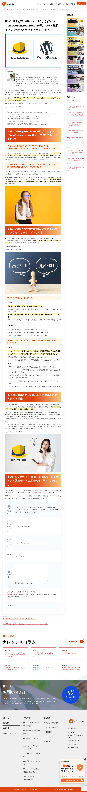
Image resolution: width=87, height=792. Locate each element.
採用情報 (72, 4)
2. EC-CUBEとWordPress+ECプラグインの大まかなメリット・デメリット (23, 118)
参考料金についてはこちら (39, 492)
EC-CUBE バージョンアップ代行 (31, 739)
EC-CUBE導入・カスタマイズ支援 (31, 724)
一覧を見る (73, 641)
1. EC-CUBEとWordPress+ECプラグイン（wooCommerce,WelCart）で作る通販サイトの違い (27, 112)
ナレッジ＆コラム (9, 733)
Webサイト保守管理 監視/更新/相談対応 (31, 770)
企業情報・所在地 (50, 727)
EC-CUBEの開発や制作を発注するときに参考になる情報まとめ (19, 619)
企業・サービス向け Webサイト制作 (32, 747)
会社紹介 (52, 4)
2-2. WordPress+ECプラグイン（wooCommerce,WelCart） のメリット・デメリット (25, 121)
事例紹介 (58, 4)
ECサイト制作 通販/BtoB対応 (31, 731)
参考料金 (65, 4)
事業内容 (45, 4)
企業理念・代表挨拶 (51, 723)
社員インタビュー (50, 737)
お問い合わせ (81, 4)
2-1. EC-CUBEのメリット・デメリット (16, 120)
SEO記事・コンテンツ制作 (31, 762)
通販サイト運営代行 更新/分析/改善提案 (31, 777)
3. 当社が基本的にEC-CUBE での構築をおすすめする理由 (19, 123)
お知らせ (38, 4)
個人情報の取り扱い (13, 594)
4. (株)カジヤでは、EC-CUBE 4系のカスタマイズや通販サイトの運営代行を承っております (26, 124)
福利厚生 (47, 742)
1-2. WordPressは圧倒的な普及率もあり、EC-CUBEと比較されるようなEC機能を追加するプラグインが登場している (31, 116)
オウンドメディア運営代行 (31, 754)
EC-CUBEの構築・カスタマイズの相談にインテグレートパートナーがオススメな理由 (25, 624)
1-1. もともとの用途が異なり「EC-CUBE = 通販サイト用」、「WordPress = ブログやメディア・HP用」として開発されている (33, 114)
